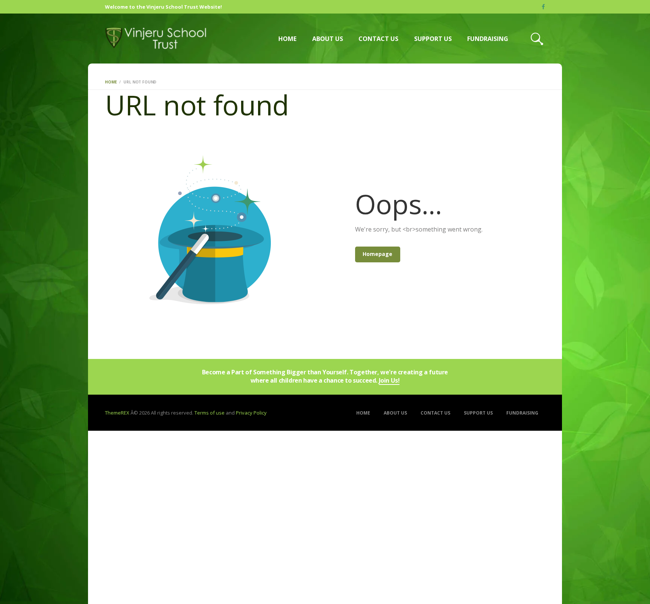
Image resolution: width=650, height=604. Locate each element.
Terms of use (209, 412)
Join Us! (389, 381)
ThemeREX (117, 412)
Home (111, 82)
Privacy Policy (251, 412)
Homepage (377, 253)
